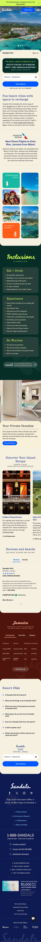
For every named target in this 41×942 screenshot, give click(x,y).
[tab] (16, 559)
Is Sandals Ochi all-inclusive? (15, 695)
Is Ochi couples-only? (13, 727)
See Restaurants (9, 536)
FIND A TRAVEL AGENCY (21, 866)
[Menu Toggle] (38, 10)
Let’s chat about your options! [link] (16, 919)
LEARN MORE (25, 890)
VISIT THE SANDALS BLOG (21, 873)
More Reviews (8, 600)
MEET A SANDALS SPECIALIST (21, 870)
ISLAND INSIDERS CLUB (21, 863)
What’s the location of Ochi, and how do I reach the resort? (20, 734)
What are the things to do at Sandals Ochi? (20, 701)
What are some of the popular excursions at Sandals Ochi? (20, 707)
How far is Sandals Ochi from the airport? (20, 722)
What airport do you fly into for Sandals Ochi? (19, 715)
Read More (11, 590)
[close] (25, 903)
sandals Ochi (8, 53)
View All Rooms (9, 443)
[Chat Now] (33, 918)
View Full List (21, 669)
